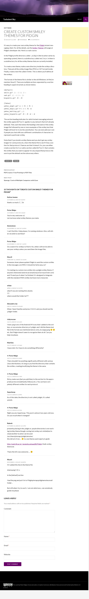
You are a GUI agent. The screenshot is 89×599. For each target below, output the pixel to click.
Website (7, 554)
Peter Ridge (23, 39)
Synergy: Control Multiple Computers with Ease (21, 179)
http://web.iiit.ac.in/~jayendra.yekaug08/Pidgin (24, 444)
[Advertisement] (75, 38)
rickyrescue (11, 319)
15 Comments (34, 39)
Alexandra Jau (12, 304)
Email (6, 545)
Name (6, 536)
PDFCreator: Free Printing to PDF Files (18, 171)
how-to (8, 161)
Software (7, 28)
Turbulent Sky (9, 19)
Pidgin (42, 45)
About (80, 19)
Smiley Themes (38, 48)
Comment (7, 509)
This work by (16, 585)
